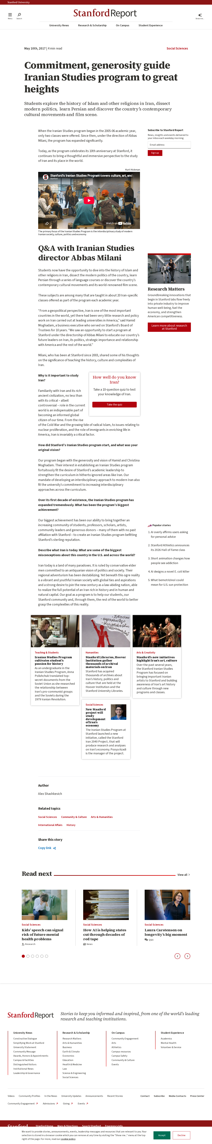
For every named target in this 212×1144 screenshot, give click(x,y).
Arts (114, 1043)
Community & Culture (74, 817)
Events (115, 1064)
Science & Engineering (74, 1073)
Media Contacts (177, 1096)
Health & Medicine (72, 1064)
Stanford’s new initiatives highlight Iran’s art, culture (157, 658)
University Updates (71, 1096)
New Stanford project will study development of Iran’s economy (96, 717)
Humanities (92, 653)
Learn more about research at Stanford (169, 327)
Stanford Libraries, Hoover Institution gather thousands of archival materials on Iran (106, 662)
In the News (50, 1096)
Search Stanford (91, 1126)
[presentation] (55, 631)
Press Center (197, 1096)
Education (68, 1060)
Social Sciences (177, 48)
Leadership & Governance (26, 1073)
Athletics (116, 1047)
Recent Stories (115, 1096)
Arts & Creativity (146, 653)
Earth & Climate (71, 1051)
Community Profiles (29, 1096)
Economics (68, 1056)
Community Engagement (125, 1038)
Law (65, 1069)
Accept (162, 1135)
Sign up (155, 153)
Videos (11, 1096)
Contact (145, 1096)
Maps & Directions (67, 1126)
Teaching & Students (47, 653)
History (71, 825)
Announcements (94, 1096)
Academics (166, 1038)
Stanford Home (44, 1126)
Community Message (24, 1051)
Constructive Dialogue (25, 1038)
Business (67, 1047)
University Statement (24, 1047)
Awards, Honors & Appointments (30, 1056)
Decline (181, 1135)
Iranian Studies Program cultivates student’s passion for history (53, 660)
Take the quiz (114, 405)
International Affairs (50, 825)
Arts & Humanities (102, 817)
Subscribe (159, 1096)
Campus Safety (119, 1056)
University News (59, 25)
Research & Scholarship (92, 25)
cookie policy (68, 1139)
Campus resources (121, 1051)
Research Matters (72, 1038)
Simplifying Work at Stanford (28, 1043)
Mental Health (168, 1043)
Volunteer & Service (171, 1047)
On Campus (122, 25)
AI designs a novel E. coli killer (170, 571)
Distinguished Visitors (24, 1064)
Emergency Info (114, 1126)
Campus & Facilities (23, 1060)
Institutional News (23, 1069)
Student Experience (151, 25)
